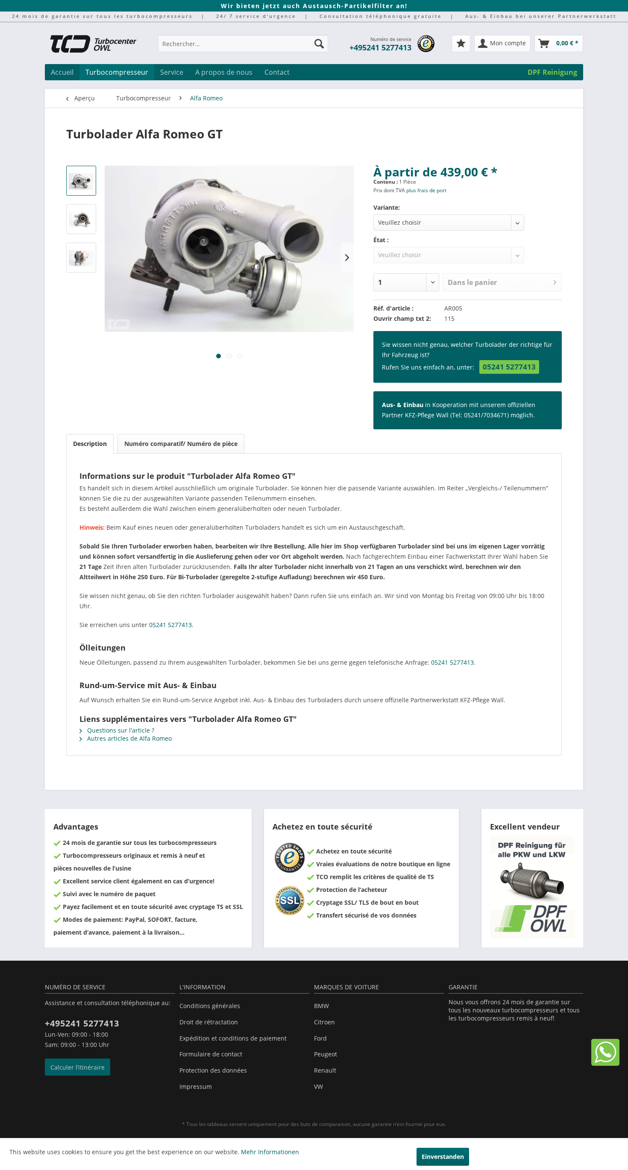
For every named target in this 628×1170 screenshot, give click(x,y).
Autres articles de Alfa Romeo (128, 738)
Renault (325, 1070)
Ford (320, 1038)
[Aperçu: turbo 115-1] (81, 181)
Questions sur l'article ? (119, 730)
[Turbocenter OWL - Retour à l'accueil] (98, 45)
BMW (321, 1006)
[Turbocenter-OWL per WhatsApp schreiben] (605, 1063)
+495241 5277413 (380, 47)
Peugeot (325, 1054)
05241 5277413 (509, 367)
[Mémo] (461, 43)
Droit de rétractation (208, 1022)
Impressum (195, 1086)
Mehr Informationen (270, 1152)
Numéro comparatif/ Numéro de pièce (181, 444)
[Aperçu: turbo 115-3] (81, 258)
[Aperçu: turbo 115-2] (81, 219)
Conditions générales (209, 1006)
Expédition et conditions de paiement (233, 1038)
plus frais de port (426, 190)
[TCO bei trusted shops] (425, 43)
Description (90, 444)
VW (318, 1086)
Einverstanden (443, 1156)
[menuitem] (243, 47)
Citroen (324, 1022)
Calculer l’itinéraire (77, 1067)
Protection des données (213, 1070)
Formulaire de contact (210, 1054)
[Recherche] (319, 43)
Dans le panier (472, 282)
